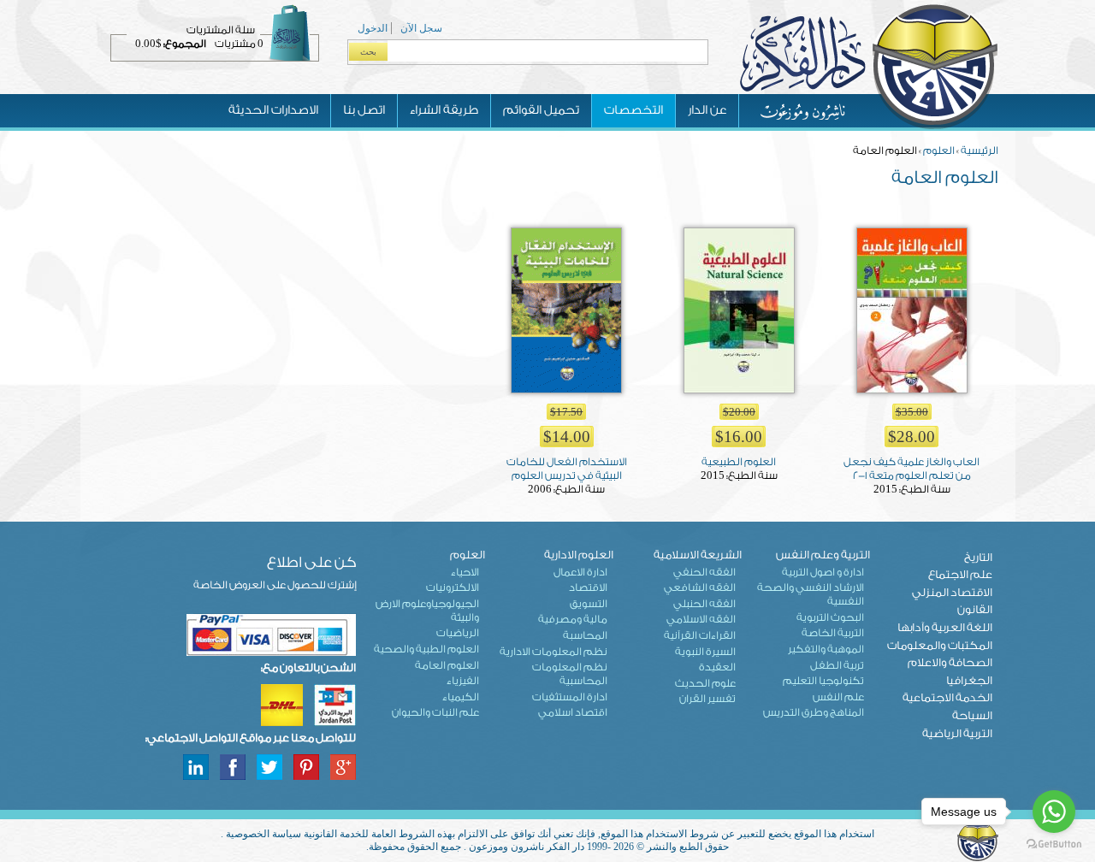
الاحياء (465, 572)
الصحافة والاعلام (950, 662)
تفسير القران (707, 699)
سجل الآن (421, 28)
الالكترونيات (452, 587)
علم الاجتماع (960, 574)
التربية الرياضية (957, 733)
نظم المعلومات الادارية (553, 652)
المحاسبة (585, 635)
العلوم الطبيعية (738, 462)
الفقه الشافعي (700, 587)
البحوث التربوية (830, 617)
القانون (974, 609)
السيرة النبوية (705, 652)
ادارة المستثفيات (569, 697)
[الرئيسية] (868, 127)
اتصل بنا (364, 110)
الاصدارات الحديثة (273, 110)
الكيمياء (460, 697)
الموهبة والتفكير (826, 649)
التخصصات (633, 110)
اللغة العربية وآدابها (944, 627)
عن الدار (707, 110)
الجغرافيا (969, 680)
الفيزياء (463, 681)
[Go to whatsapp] (1054, 811)
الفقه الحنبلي (704, 604)
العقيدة (717, 667)
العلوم (939, 150)
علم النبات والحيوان (435, 712)
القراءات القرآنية (700, 635)
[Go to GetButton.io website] (1054, 844)
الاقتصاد (588, 587)
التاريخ (978, 557)
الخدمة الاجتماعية (947, 697)
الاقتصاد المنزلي (952, 592)
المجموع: (184, 44)
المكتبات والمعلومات (939, 645)
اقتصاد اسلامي (572, 712)
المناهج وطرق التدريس (813, 712)
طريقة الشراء (444, 110)
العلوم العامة (447, 665)
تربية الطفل (837, 665)
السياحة (972, 715)
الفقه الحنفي (704, 572)
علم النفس (838, 697)
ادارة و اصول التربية (823, 572)
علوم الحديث (705, 683)
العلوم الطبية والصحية (426, 649)
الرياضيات (457, 633)
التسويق (588, 604)
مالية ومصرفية (572, 619)
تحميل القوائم (541, 110)
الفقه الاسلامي (701, 619)
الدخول (373, 28)
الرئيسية (979, 150)
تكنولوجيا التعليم (823, 681)
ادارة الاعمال (580, 572)
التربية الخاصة (833, 633)
